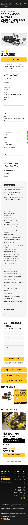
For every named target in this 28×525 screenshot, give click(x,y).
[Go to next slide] (24, 39)
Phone (7, 337)
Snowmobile (12, 11)
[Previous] (2, 461)
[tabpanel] (19, 484)
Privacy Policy (8, 363)
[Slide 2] (12, 461)
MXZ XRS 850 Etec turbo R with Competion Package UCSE (13, 436)
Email (6, 342)
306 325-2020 (7, 482)
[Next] (25, 461)
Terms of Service (16, 363)
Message (7, 347)
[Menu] (25, 4)
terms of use (5, 509)
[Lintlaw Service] (6, 4)
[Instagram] (24, 498)
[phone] (17, 4)
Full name (7, 332)
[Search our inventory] (13, 4)
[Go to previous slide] (4, 39)
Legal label (8, 78)
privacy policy (22, 508)
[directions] (21, 4)
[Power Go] (14, 519)
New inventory (4, 11)
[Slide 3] (16, 461)
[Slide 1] (8, 461)
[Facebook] (21, 498)
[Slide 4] (19, 461)
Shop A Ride (9, 516)
